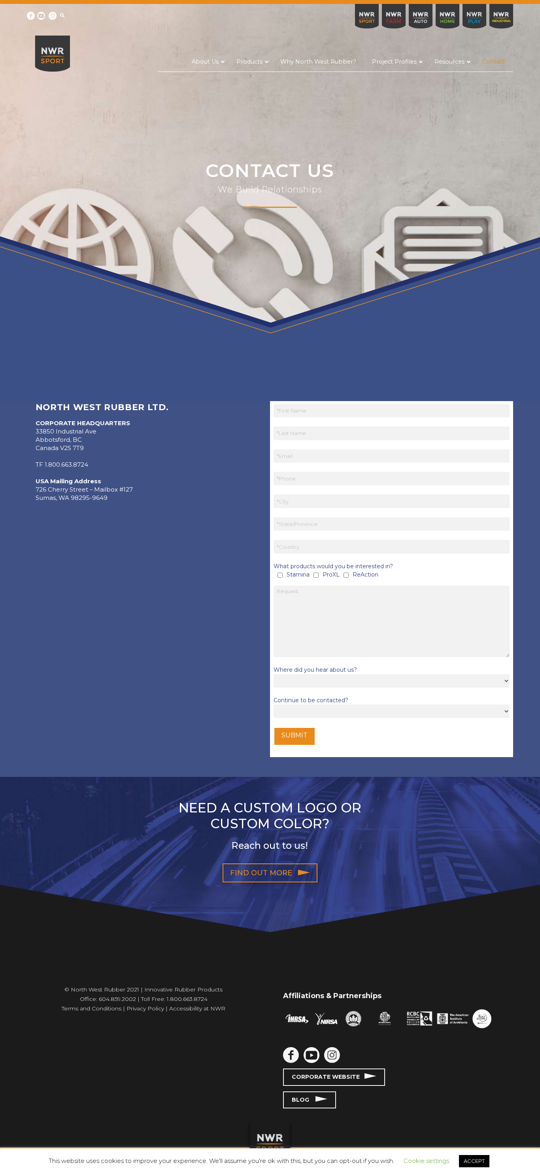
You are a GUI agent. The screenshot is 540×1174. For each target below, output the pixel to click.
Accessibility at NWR (197, 1008)
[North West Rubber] (52, 53)
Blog (303, 1099)
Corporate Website (328, 1076)
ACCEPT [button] (474, 1161)
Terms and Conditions (91, 1008)
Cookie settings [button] (426, 1161)
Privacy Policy (145, 1008)
